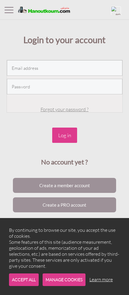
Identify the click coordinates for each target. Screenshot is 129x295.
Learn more (101, 279)
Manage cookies (64, 279)
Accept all (24, 279)
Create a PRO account (64, 205)
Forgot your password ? (64, 109)
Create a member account (64, 185)
